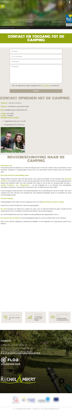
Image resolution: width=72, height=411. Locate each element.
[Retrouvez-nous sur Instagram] (10, 371)
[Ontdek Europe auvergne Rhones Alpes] (28, 400)
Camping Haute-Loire (7, 27)
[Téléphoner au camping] (64, 2)
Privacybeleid (45, 85)
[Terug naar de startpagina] (4, 1)
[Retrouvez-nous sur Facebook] (4, 371)
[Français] (70, 3)
